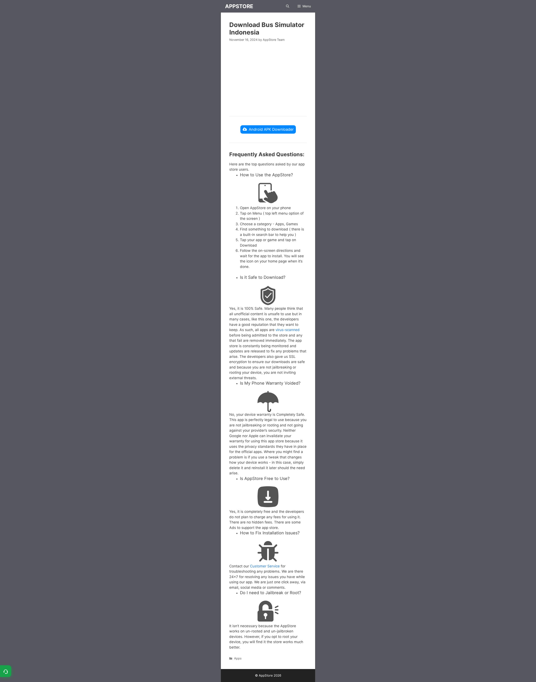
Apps (238, 658)
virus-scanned (288, 330)
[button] (287, 6)
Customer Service (265, 566)
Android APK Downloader (271, 129)
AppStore (239, 6)
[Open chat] (5, 671)
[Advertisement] (268, 78)
